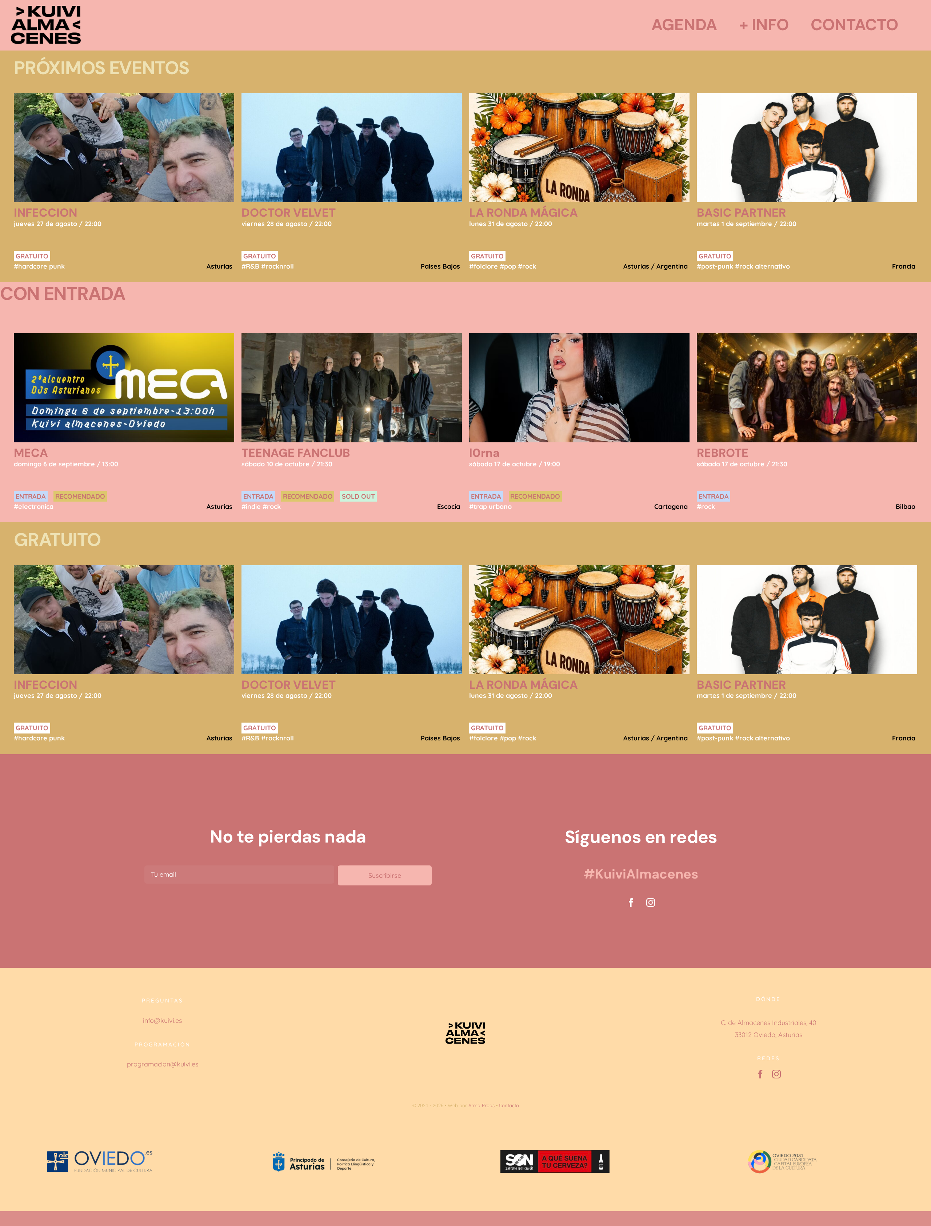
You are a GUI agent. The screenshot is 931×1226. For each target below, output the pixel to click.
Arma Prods (481, 1105)
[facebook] (631, 903)
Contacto (509, 1105)
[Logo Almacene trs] (46, 9)
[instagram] (651, 903)
